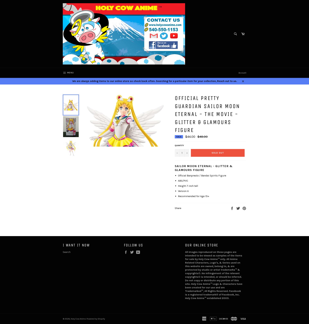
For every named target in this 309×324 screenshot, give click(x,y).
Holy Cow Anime (78, 319)
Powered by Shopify (96, 319)
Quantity (179, 145)
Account (242, 73)
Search (66, 252)
